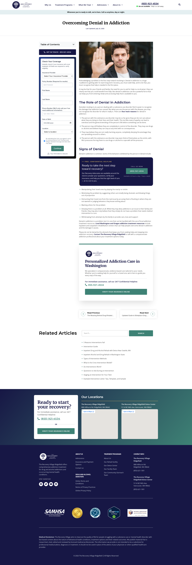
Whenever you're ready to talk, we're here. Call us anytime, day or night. (96, 12)
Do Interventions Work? (92, 367)
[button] (73, 45)
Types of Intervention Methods (95, 358)
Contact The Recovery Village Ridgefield (109, 234)
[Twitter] (46, 484)
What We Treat (85, 5)
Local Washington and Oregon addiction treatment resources (120, 223)
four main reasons (129, 111)
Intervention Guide (90, 346)
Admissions (102, 5)
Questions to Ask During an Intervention (98, 371)
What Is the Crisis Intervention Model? (97, 363)
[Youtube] (51, 484)
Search (141, 333)
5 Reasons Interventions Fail (94, 342)
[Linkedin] (56, 484)
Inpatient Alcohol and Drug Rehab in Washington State (104, 354)
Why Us (48, 5)
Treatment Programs (63, 5)
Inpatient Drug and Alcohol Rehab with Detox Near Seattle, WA (107, 350)
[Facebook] (41, 484)
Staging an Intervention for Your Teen (97, 375)
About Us (116, 5)
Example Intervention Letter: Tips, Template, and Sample (104, 379)
